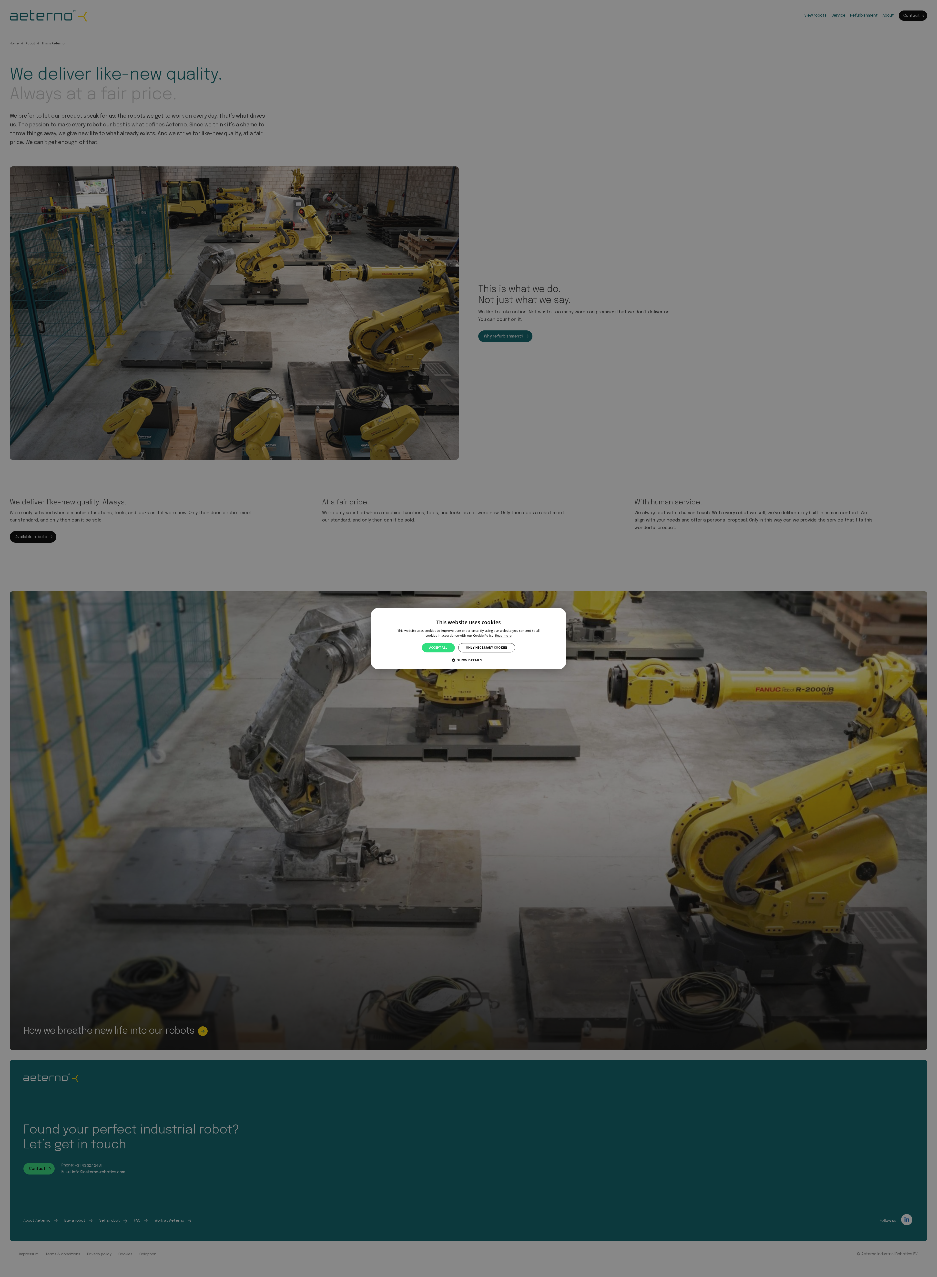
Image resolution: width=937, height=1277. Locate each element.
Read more (503, 635)
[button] (468, 660)
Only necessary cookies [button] (487, 647)
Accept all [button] (438, 647)
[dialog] (468, 638)
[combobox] (560, 614)
